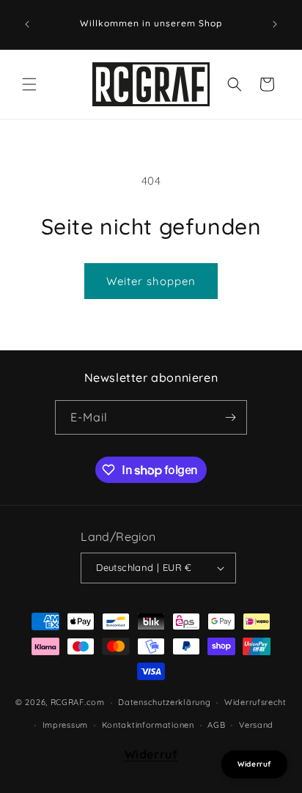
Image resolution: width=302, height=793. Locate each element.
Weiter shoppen (151, 281)
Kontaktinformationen (148, 725)
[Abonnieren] (230, 417)
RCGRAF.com (78, 702)
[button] (29, 84)
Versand (256, 725)
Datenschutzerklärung (164, 702)
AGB (216, 725)
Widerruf (151, 754)
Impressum (65, 725)
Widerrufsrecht (255, 702)
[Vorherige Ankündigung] (27, 24)
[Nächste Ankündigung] (275, 24)
